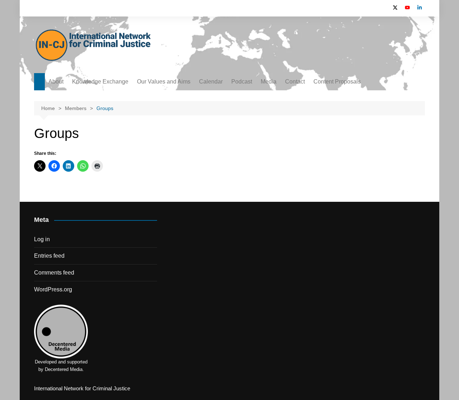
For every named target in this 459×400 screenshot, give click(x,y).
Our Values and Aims (163, 81)
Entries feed (49, 256)
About (55, 81)
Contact (295, 81)
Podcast (241, 81)
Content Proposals (337, 81)
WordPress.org (53, 289)
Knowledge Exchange (100, 81)
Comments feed (54, 273)
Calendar (211, 81)
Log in (42, 239)
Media (268, 81)
